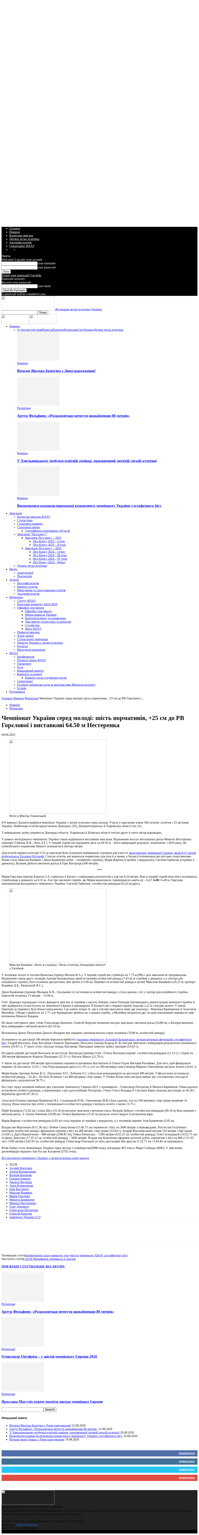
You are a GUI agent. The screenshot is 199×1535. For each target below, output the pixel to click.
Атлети (14, 579)
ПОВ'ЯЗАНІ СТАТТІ (16, 1266)
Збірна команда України (41, 614)
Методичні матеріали (31, 649)
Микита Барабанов (21, 1199)
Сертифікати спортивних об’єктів (47, 530)
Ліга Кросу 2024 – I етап (49, 551)
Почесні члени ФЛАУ (31, 660)
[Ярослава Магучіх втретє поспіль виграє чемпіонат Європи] (23, 1390)
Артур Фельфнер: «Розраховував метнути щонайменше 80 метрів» (73, 416)
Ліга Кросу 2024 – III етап (50, 555)
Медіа (13, 569)
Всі (19, 329)
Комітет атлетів (27, 586)
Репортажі (70, 329)
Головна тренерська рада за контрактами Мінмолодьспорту (56, 684)
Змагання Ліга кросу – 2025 (43, 537)
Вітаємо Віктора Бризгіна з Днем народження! (56, 371)
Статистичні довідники (32, 639)
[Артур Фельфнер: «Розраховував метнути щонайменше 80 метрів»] (38, 404)
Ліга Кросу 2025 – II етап (49, 544)
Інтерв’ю (27, 329)
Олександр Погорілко (23, 1210)
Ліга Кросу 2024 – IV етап (50, 558)
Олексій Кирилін (20, 1213)
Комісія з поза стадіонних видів (46, 677)
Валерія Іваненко (20, 1175)
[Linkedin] (50, 1237)
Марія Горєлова (19, 1196)
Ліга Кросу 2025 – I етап (49, 541)
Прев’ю (47, 329)
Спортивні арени (28, 527)
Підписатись (187, 1461)
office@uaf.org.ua (27, 1524)
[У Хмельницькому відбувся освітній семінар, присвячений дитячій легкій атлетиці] (38, 449)
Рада (20, 667)
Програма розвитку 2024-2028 (37, 604)
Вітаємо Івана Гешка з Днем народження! (36, 1439)
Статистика (24, 520)
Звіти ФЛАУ (33, 628)
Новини (14, 232)
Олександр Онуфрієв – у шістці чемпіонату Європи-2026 (49, 1356)
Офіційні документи (30, 607)
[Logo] (16, 322)
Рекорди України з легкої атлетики (40, 642)
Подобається (187, 1453)
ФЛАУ (13, 653)
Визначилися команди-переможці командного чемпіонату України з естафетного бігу (89, 506)
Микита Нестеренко (22, 1203)
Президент (24, 663)
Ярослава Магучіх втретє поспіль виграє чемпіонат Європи (52, 1402)
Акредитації (25, 572)
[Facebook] (8, 1237)
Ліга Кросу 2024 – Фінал (49, 562)
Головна (14, 228)
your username (47, 263)
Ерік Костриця (19, 1189)
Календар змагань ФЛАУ (33, 516)
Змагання (15, 513)
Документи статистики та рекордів (48, 621)
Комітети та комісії (29, 674)
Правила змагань (28, 632)
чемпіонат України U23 (24, 1217)
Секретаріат (25, 681)
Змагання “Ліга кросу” (32, 534)
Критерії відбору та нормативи (45, 618)
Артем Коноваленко (22, 1171)
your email (44, 286)
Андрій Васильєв (20, 1168)
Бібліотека (16, 597)
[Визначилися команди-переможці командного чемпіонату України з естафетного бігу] (38, 494)
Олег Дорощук (19, 1206)
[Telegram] (64, 1237)
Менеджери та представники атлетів (41, 590)
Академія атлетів (20, 242)
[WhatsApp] (36, 1237)
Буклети (22, 646)
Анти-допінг (25, 635)
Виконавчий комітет (30, 670)
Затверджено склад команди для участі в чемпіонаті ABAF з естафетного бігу (76, 1255)
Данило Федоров (20, 1182)
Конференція (25, 656)
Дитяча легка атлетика (24, 239)
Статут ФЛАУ (26, 600)
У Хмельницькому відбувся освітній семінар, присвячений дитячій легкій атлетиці (87, 461)
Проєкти (58, 329)
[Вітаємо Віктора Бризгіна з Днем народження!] (38, 359)
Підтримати (17, 691)
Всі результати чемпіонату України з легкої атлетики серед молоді (45, 1158)
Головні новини (20, 1178)
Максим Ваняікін (20, 1192)
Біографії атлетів (28, 583)
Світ (80, 329)
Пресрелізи (24, 576)
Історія (37, 329)
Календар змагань (21, 235)
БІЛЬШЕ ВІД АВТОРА (48, 1266)
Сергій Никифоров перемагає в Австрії (49, 1259)
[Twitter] (22, 1237)
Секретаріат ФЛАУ (22, 246)
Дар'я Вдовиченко (21, 1185)
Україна (88, 329)
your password (47, 267)
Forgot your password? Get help (21, 275)
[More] (78, 1237)
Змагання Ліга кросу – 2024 (43, 548)
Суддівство (32, 625)
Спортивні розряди (30, 523)
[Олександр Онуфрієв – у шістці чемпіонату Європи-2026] (23, 1345)
